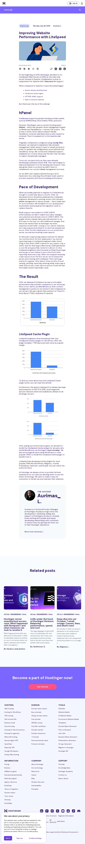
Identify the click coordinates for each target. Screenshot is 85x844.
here (29, 468)
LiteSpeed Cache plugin (30, 341)
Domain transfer (37, 730)
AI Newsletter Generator (67, 740)
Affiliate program (10, 771)
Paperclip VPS (9, 748)
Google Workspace (11, 751)
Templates (62, 723)
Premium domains (38, 744)
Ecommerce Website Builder (68, 719)
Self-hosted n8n (10, 719)
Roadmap (8, 786)
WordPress (44, 286)
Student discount (37, 782)
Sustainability (36, 786)
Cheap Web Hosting (11, 755)
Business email (9, 723)
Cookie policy (32, 831)
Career (33, 775)
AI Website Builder (64, 716)
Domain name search (39, 709)
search (80, 10)
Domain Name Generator (67, 726)
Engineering (24, 26)
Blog (33, 778)
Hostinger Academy (65, 771)
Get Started (42, 687)
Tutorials (61, 764)
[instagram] (52, 811)
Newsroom (35, 771)
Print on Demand (64, 730)
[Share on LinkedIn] (64, 69)
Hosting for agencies (11, 733)
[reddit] (68, 811)
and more (61, 821)
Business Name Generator (67, 737)
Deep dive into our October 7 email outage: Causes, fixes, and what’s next (68, 622)
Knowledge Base (64, 768)
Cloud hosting (9, 726)
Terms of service (51, 816)
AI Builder (61, 709)
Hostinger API (63, 751)
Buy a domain (36, 712)
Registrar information (66, 816)
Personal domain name (39, 740)
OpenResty (36, 129)
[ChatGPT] (20, 69)
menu (11, 10)
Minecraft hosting (10, 737)
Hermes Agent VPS (11, 740)
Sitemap (7, 800)
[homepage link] (4, 3)
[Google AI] (28, 69)
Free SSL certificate (38, 726)
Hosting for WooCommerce (14, 730)
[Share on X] (55, 69)
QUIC (34, 96)
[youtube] (63, 811)
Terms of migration (11, 789)
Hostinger (44, 75)
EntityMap (8, 803)
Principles (34, 789)
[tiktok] (73, 811)
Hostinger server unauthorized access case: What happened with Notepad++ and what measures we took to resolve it (16, 624)
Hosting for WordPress (12, 712)
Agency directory (10, 782)
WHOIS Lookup (36, 723)
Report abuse (63, 778)
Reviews (7, 768)
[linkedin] (41, 811)
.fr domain (35, 737)
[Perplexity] (37, 69)
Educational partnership (13, 775)
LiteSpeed (24, 77)
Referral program (10, 778)
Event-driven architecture (36, 90)
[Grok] (33, 69)
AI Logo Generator (65, 744)
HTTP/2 (28, 96)
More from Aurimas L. (34, 532)
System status (9, 793)
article (48, 383)
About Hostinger (37, 764)
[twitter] (57, 811)
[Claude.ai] (24, 69)
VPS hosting (8, 716)
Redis (24, 129)
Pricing (6, 764)
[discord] (79, 811)
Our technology (37, 768)
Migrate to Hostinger (65, 748)
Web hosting (9, 709)
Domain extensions (38, 733)
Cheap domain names (39, 716)
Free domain (36, 719)
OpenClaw (8, 744)
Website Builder (64, 712)
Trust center (8, 796)
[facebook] (47, 811)
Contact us (62, 775)
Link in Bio (62, 733)
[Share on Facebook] (60, 69)
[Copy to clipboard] (51, 69)
